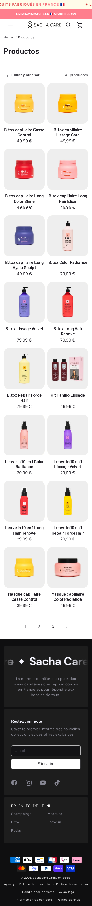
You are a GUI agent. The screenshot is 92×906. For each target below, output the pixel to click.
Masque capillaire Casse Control (24, 596)
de (35, 806)
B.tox (15, 822)
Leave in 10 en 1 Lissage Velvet (68, 464)
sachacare (40, 877)
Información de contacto (34, 899)
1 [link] (25, 626)
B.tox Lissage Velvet (24, 328)
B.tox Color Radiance (67, 262)
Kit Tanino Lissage (68, 394)
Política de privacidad (35, 884)
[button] (10, 25)
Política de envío (69, 899)
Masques (55, 813)
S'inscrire (46, 764)
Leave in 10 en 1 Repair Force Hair (68, 530)
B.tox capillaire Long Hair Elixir (68, 198)
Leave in (54, 822)
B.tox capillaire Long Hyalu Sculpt (24, 265)
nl (48, 806)
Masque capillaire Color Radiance (67, 596)
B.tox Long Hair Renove (67, 331)
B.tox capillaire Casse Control (24, 132)
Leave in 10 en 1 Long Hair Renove (24, 530)
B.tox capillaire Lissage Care (68, 132)
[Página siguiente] (66, 626)
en (20, 806)
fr (13, 806)
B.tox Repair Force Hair (24, 397)
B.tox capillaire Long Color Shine (24, 198)
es (28, 806)
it (42, 806)
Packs (16, 830)
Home (8, 37)
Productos (26, 37)
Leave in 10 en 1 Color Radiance (24, 464)
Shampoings (21, 813)
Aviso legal (67, 892)
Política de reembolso (72, 884)
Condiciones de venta (38, 892)
